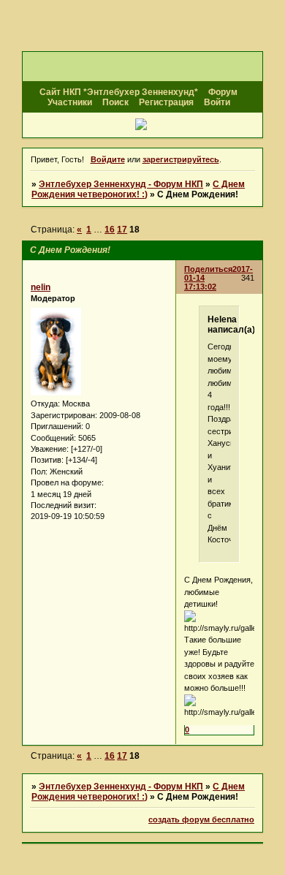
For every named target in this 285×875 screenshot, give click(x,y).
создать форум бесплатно (201, 819)
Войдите (108, 159)
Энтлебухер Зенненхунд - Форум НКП (121, 184)
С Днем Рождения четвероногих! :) (138, 189)
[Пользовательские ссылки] (142, 126)
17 (122, 229)
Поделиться (208, 269)
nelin (40, 287)
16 (109, 229)
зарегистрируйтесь (180, 159)
